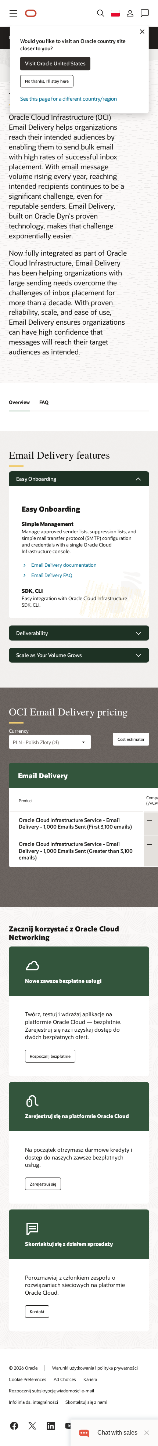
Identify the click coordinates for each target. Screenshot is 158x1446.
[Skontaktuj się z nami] (144, 13)
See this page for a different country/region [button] (68, 98)
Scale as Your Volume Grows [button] (49, 655)
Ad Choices (65, 1379)
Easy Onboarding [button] (36, 479)
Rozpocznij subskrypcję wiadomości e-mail (51, 1390)
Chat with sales (117, 1432)
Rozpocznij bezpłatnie (50, 1056)
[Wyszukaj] (100, 13)
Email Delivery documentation (64, 565)
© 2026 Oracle (23, 1368)
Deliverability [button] (32, 633)
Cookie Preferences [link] (27, 1379)
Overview (19, 402)
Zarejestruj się (43, 1184)
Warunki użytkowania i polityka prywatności (95, 1368)
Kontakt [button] (37, 1311)
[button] (13, 13)
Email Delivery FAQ (51, 575)
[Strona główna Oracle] (31, 13)
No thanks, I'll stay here (47, 81)
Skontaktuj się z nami (86, 1402)
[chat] (84, 1432)
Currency (19, 731)
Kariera (90, 1379)
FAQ (44, 402)
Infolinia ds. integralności (33, 1402)
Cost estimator (131, 739)
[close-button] (146, 1432)
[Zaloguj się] (130, 13)
